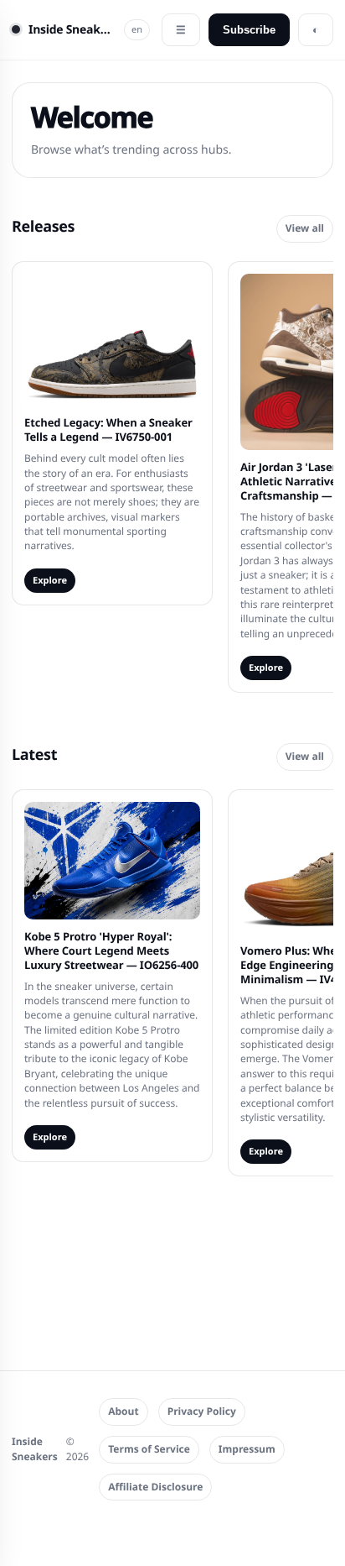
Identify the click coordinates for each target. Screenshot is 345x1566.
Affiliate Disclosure (155, 1487)
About (123, 1411)
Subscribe (249, 30)
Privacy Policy (201, 1411)
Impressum (247, 1449)
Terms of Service (149, 1449)
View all (305, 228)
